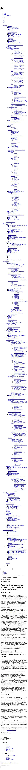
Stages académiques (12, 520)
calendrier (16, 180)
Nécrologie (10, 289)
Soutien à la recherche (12, 508)
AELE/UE (13, 158)
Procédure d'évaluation (15, 121)
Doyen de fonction (17, 379)
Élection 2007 (16, 295)
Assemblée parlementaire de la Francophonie (17, 539)
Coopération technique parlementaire (13, 554)
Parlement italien (14, 200)
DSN (12, 283)
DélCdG (10, 130)
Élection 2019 (16, 298)
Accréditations (11, 502)
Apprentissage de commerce (14, 519)
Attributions (16, 94)
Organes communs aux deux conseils (18, 394)
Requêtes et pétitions (18, 416)
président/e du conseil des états (20, 389)
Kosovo (10, 559)
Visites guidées (11, 494)
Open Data (10, 321)
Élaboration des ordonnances (19, 367)
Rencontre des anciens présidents (17, 271)
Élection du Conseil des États (17, 300)
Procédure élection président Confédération (17, 313)
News (7, 510)
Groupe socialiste (11, 213)
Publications (8, 468)
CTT (12, 67)
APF (12, 152)
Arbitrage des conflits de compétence (18, 342)
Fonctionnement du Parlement (12, 474)
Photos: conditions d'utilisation (14, 515)
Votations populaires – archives (14, 505)
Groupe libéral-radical (12, 216)
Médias (7, 501)
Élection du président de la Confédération (19, 370)
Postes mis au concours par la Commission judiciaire (20, 113)
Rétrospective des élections (13, 290)
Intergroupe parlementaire (13, 473)
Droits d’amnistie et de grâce (17, 355)
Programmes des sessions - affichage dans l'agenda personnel (18, 245)
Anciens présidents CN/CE (13, 268)
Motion (15, 408)
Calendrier (16, 154)
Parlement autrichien (15, 207)
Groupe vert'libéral (12, 218)
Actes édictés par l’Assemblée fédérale (19, 401)
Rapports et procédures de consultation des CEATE (19, 66)
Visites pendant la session (13, 497)
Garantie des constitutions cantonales (18, 354)
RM (4, 21)
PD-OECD (10, 545)
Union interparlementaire (13, 538)
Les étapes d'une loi (15, 478)
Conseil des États (9, 35)
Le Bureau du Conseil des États (20, 387)
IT (3, 20)
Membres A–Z (11, 30)
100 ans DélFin (14, 128)
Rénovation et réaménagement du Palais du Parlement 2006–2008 (17, 336)
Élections (8, 255)
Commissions (8, 47)
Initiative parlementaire (18, 409)
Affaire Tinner (14, 133)
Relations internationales (8, 530)
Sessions (7, 242)
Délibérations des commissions (20, 482)
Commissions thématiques (13, 48)
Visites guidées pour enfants (14, 498)
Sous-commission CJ (18, 114)
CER (12, 71)
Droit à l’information (18, 449)
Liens (15, 99)
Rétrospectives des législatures (14, 274)
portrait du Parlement (10, 340)
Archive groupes (11, 263)
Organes (5, 25)
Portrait (15, 153)
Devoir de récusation (18, 447)
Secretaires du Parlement (13, 329)
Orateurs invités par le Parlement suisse (16, 525)
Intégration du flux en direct (16, 322)
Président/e (10, 29)
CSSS (12, 59)
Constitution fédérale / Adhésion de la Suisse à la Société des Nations (20, 490)
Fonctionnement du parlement (14, 395)
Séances (10, 318)
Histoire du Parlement (10, 337)
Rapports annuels (14, 146)
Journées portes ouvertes (13, 499)
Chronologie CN (14, 269)
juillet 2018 (13, 611)
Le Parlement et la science (13, 338)
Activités (15, 156)
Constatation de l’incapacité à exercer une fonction (20, 428)
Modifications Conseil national (14, 34)
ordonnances (16, 366)
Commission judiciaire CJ (16, 110)
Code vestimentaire (17, 451)
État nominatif (14, 275)
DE (4, 17)
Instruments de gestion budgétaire (20, 347)
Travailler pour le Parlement (14, 327)
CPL (12, 124)
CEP (12, 102)
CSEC (12, 75)
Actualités (8, 746)
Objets (9, 317)
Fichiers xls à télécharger (13, 226)
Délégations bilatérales (10, 546)
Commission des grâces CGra (17, 108)
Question (15, 405)
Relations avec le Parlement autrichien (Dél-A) (17, 548)
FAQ (9, 561)
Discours (7, 524)
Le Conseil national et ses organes (18, 377)
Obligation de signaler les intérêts (20, 464)
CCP (12, 282)
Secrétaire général (12, 324)
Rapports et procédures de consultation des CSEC (19, 77)
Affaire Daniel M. (14, 132)
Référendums (16, 420)
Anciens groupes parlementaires (17, 265)
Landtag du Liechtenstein (16, 204)
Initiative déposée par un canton (20, 436)
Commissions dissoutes (13, 281)
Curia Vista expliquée (12, 236)
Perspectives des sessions (13, 250)
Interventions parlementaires (19, 429)
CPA (9, 120)
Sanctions (16, 448)
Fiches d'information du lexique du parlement (17, 467)
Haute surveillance (15, 358)
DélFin (9, 126)
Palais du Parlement (10, 330)
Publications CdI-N (17, 118)
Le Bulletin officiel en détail (14, 229)
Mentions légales (9, 750)
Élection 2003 (16, 294)
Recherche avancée (12, 46)
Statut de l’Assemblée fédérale (14, 414)
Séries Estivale (9, 526)
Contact (4, 14)
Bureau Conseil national (13, 27)
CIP (12, 84)
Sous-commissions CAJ (18, 58)
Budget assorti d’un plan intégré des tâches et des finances (20, 352)
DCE (12, 164)
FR (3, 18)
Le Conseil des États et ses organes (18, 386)
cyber (12, 144)
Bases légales (16, 157)
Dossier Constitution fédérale (17, 479)
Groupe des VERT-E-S (13, 217)
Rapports (15, 95)
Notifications (8, 513)
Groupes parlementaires (10, 211)
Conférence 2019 (14, 139)
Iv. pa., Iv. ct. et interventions (17, 403)
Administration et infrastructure (14, 412)
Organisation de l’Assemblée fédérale (16, 376)
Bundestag (13, 193)
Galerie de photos (9, 748)
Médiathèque (8, 514)
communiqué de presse (11, 730)
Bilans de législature (12, 320)
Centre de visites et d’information (12, 527)
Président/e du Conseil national (20, 383)
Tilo (9, 334)
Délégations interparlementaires (12, 535)
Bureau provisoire (17, 384)
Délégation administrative (13, 147)
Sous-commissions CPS (18, 82)
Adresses (7, 220)
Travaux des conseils (15, 396)
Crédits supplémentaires (18, 350)
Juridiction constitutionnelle (19, 433)
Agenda (7, 747)
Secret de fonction (17, 442)
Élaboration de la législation (19, 363)
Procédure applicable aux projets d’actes (19, 402)
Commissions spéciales (13, 123)
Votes (7, 224)
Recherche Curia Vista (10, 253)
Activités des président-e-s (11, 531)
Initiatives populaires (18, 421)
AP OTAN (13, 176)
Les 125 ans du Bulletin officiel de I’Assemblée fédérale (15, 232)
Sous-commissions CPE (18, 53)
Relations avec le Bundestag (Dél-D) (15, 547)
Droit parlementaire (12, 475)
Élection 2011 (16, 296)
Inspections (13, 145)
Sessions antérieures (12, 248)
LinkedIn (3, 762)
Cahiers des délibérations (13, 506)
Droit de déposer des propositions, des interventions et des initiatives (20, 445)
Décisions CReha (17, 287)
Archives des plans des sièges (17, 266)
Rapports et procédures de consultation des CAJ (19, 56)
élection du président (15, 309)
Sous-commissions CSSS (19, 62)
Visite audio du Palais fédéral (14, 500)
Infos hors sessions (12, 495)
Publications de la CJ (18, 111)
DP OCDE (13, 182)
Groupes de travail (17, 93)
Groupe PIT (13, 148)
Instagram (16, 762)
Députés (10, 438)
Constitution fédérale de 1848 (20, 484)
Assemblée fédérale (10, 43)
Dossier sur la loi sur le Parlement (18, 476)
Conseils (10, 316)
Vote (14, 456)
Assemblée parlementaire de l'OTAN (16, 544)
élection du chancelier (15, 311)
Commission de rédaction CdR (17, 119)
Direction (10, 325)
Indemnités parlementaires (16, 439)
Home (4, 572)
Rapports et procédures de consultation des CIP (19, 86)
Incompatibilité (17, 465)
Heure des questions (18, 406)
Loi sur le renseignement (16, 141)
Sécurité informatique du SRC (17, 135)
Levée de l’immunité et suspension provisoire (18, 425)
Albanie (10, 556)
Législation (13, 360)
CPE (12, 49)
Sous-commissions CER (19, 74)
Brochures (10, 469)
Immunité (15, 459)
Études (9, 472)
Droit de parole (17, 454)
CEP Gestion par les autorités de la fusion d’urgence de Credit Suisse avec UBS (19, 105)
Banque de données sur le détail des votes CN (17, 225)
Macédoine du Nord (12, 558)
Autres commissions (12, 107)
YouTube (12, 762)
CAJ (12, 54)
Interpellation (16, 407)
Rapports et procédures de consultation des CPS (19, 81)
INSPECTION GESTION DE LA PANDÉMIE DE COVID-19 (20, 101)
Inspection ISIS (14, 137)
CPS (12, 79)
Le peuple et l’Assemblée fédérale (18, 415)
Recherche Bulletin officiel (11, 252)
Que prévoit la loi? (17, 288)
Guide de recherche (10, 512)
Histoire (12, 230)
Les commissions (17, 381)
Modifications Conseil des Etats (14, 42)
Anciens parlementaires (13, 272)
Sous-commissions (15, 28)
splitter (9, 333)
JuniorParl (8, 758)
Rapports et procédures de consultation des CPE (19, 51)
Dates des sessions (12, 249)
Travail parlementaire (7, 223)
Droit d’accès (13, 143)
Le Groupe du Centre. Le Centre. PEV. (16, 215)
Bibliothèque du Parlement (11, 507)
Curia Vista (8, 233)
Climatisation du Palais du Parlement (15, 331)
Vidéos (15, 170)
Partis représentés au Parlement (14, 219)
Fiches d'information (12, 471)
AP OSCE (13, 185)
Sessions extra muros (15, 276)
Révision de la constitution (19, 364)
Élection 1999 (16, 292)
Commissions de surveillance (14, 87)
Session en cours (11, 243)
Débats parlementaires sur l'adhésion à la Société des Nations (19, 486)
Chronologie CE (14, 270)
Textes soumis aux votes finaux (14, 246)
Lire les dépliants (11, 238)
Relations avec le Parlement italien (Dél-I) (16, 551)
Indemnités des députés (10, 222)
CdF (12, 88)
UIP (12, 171)
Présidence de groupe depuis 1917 (18, 264)
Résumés (10, 251)
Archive (7, 262)
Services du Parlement (10, 323)
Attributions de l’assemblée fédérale (15, 341)
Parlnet (4, 13)
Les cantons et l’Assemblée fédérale (18, 434)
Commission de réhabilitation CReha (18, 285)
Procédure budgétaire (18, 346)
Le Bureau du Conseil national (20, 380)
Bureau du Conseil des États (14, 36)
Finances (13, 344)
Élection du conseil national (19, 417)
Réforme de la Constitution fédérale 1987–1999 (19, 481)
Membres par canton (12, 32)
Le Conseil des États (18, 388)
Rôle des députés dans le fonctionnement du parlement (17, 441)
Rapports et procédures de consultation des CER (19, 73)
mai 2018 (8, 676)
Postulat (15, 410)
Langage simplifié (6, 15)
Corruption (16, 462)
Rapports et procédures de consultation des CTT (19, 69)
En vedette (8, 511)
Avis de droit (13, 138)
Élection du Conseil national (17, 291)
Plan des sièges (11, 33)
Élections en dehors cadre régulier (20, 301)
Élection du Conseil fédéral (16, 310)
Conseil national (9, 26)
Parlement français (14, 197)
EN (4, 22)
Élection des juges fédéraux (19, 373)
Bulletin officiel (9, 228)
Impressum (8, 749)
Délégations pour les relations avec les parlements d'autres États (16, 192)
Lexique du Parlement (10, 466)
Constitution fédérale (18, 362)
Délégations (8, 125)
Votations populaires (10, 504)
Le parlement (6, 261)
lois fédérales (16, 361)
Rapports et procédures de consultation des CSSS (19, 61)
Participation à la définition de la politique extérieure (17, 357)
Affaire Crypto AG (15, 131)
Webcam (10, 517)
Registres (8, 563)
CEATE (12, 64)
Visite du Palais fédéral (10, 493)
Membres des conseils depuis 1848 (15, 45)
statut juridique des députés (16, 458)
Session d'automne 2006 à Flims (20, 279)
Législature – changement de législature (14, 259)
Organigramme (11, 328)
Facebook (8, 762)
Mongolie (10, 557)
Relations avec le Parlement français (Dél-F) (17, 550)
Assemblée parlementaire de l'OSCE (15, 540)
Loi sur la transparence (10, 523)
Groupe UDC (11, 212)
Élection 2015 (16, 297)
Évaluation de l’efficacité (16, 343)
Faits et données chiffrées (11, 315)
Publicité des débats (18, 419)
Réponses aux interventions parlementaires (17, 237)
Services (5, 492)
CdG (12, 91)
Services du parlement (15, 413)
